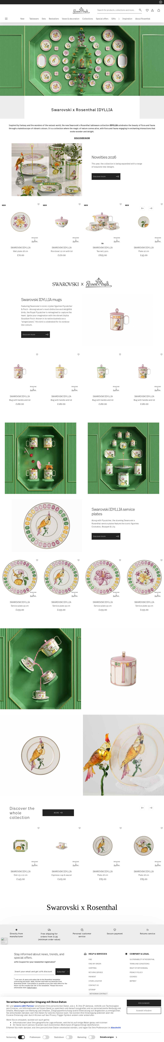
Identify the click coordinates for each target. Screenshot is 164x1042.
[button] (22, 19)
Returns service (147, 933)
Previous (142, 208)
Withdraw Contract (98, 993)
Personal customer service (82, 935)
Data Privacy (32, 988)
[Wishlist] (38, 205)
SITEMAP (92, 989)
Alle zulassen (144, 1003)
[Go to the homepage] (81, 10)
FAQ (90, 959)
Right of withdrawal (139, 968)
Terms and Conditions (139, 964)
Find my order (95, 964)
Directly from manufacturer (16, 935)
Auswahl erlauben (144, 1010)
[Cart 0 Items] (158, 10)
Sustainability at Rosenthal (142, 959)
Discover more (100, 176)
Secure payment (115, 933)
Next (151, 208)
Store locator (95, 981)
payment (92, 976)
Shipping (92, 968)
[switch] (46, 1037)
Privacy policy (136, 972)
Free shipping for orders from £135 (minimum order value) (49, 936)
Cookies (133, 976)
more (56, 813)
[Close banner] (160, 2)
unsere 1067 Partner (24, 1006)
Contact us (94, 985)
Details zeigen (107, 1037)
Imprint (133, 981)
